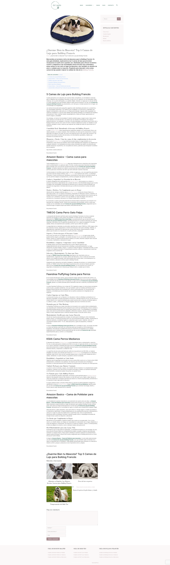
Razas (98, 5)
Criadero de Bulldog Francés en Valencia (108, 555)
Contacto (111, 5)
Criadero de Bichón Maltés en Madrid (56, 552)
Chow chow (106, 32)
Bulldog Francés (88, 70)
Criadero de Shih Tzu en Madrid (81, 552)
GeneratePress (95, 562)
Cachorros (89, 5)
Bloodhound (106, 36)
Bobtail (104, 38)
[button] (117, 5)
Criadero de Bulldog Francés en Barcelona (108, 557)
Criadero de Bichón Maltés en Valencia (56, 555)
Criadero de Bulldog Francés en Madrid (108, 552)
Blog (104, 5)
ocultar (60, 74)
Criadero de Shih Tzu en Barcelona (81, 557)
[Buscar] (119, 18)
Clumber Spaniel (107, 34)
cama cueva (71, 173)
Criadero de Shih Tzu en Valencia (81, 555)
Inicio (81, 5)
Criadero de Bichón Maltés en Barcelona (57, 557)
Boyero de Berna (107, 40)
